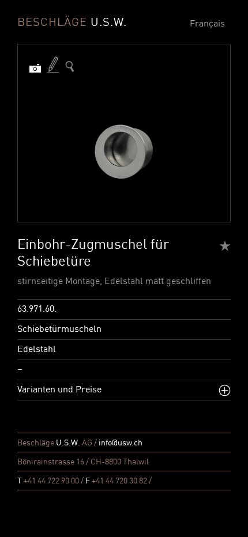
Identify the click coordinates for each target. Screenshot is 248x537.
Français (207, 24)
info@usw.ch (120, 443)
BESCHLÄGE (72, 23)
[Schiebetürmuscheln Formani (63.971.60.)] (69, 66)
